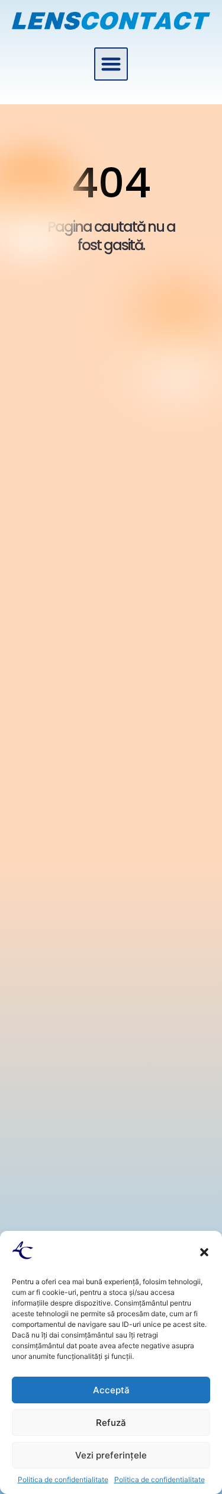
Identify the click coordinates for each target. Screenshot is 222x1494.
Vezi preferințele (111, 1455)
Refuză (111, 1422)
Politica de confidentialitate (63, 1479)
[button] (204, 1252)
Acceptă (111, 1390)
